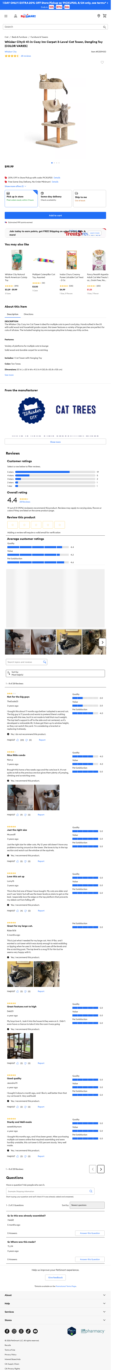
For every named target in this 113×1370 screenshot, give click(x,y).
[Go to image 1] (52, 162)
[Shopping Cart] (104, 16)
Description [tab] (12, 314)
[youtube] (35, 1331)
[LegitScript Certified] (71, 1332)
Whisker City (11, 51)
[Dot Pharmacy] (93, 1331)
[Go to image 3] (56, 162)
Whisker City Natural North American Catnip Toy (16, 277)
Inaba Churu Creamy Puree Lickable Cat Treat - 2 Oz (71, 277)
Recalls (8, 1346)
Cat (6, 37)
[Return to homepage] (28, 16)
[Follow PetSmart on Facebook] (7, 1331)
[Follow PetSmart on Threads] (21, 1331)
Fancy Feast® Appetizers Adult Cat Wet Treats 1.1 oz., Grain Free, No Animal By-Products (99, 277)
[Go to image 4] (59, 162)
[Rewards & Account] (15, 16)
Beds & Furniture (19, 37)
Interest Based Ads (12, 1360)
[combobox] (55, 27)
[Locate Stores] (98, 16)
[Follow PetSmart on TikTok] (28, 1331)
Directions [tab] (28, 314)
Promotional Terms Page (66, 1287)
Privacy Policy (10, 1355)
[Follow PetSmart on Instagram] (14, 1331)
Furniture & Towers (39, 37)
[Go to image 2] (54, 162)
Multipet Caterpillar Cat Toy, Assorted (43, 276)
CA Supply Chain (12, 1364)
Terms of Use (10, 1350)
